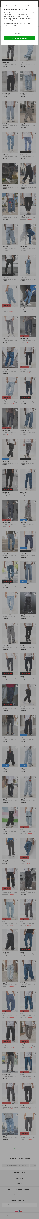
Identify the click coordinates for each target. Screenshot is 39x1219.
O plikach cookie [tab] (25, 5)
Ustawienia (19, 33)
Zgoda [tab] (7, 5)
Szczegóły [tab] (15, 5)
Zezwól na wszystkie (19, 38)
